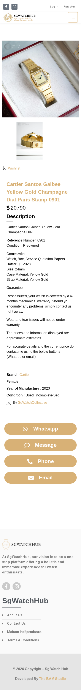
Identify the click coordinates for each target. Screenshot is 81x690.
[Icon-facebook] (6, 7)
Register (69, 6)
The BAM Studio (52, 679)
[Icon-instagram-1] (14, 7)
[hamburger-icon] (73, 17)
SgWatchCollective (32, 402)
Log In (54, 6)
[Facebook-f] (6, 586)
